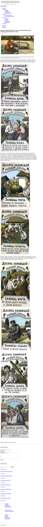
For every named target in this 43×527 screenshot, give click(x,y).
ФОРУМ (4, 23)
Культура (4, 27)
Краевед (4, 9)
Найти (12, 467)
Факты (4, 17)
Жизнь (4, 14)
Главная (4, 8)
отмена (1, 459)
